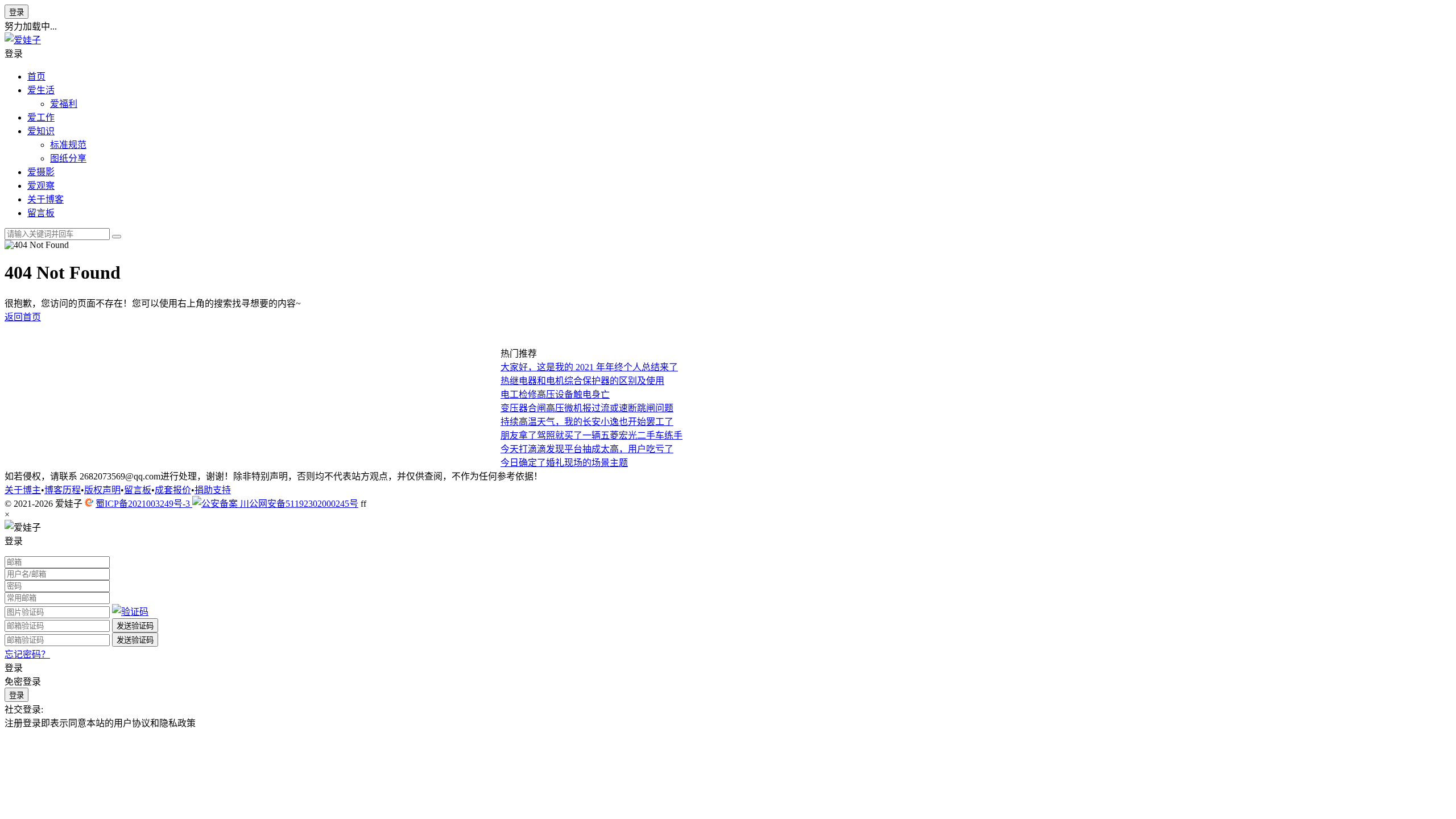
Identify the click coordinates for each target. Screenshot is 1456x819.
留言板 (41, 213)
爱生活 (41, 90)
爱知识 (41, 131)
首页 (36, 76)
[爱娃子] (23, 40)
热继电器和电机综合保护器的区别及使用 (582, 381)
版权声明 (102, 490)
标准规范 (68, 145)
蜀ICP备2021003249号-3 (144, 503)
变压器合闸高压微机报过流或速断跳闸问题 (586, 408)
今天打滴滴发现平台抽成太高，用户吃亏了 (586, 449)
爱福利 (63, 104)
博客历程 (62, 490)
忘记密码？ (27, 654)
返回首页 (23, 317)
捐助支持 (213, 490)
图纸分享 (68, 158)
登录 (16, 12)
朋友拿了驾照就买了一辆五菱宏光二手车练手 (591, 435)
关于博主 (23, 490)
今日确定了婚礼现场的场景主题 (564, 463)
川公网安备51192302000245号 (298, 503)
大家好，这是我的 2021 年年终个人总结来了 (589, 367)
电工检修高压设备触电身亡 (555, 394)
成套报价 (173, 490)
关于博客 (45, 199)
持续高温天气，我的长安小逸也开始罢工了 (586, 422)
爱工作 (41, 117)
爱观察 (41, 186)
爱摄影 (41, 172)
